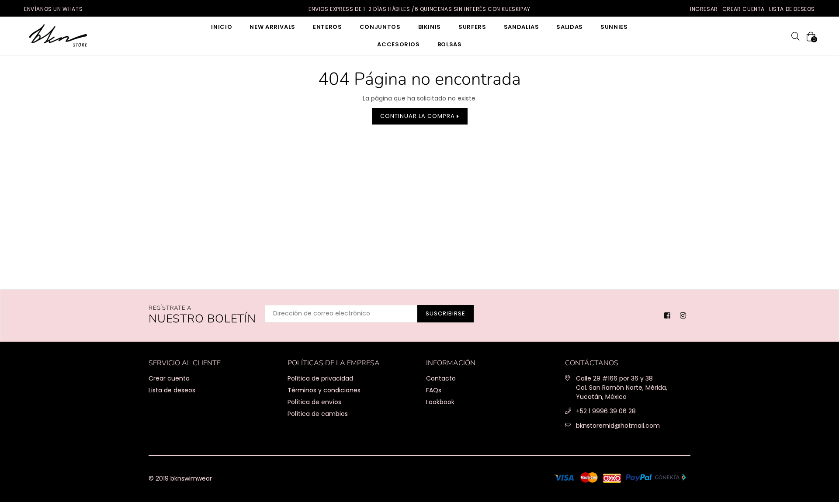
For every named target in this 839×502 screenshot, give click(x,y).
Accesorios (398, 44)
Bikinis (429, 27)
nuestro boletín (202, 315)
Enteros (327, 27)
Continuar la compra (418, 116)
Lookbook (440, 402)
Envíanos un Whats (53, 9)
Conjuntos (380, 27)
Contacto (441, 378)
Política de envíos (314, 402)
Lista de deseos (792, 9)
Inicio (221, 27)
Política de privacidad (320, 378)
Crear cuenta (743, 9)
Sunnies (614, 27)
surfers (472, 27)
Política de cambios (318, 413)
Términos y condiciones (324, 390)
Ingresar (704, 9)
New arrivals (272, 27)
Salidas (569, 27)
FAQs (433, 390)
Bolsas (449, 44)
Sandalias (521, 27)
